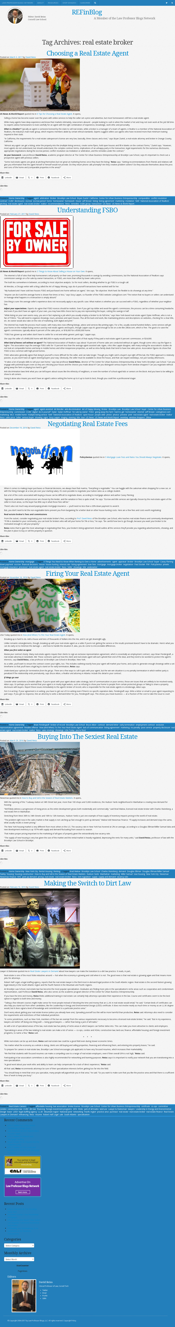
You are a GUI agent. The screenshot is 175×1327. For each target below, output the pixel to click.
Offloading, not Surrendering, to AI (23, 1228)
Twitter (45, 1290)
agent (36, 198)
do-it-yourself (45, 412)
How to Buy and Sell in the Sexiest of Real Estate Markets (47, 798)
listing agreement (106, 201)
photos (116, 414)
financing (41, 1109)
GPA (75, 1109)
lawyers (131, 1109)
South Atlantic (70, 1114)
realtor (44, 203)
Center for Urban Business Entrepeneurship (118, 198)
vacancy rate (122, 876)
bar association (60, 1106)
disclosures (19, 201)
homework (70, 201)
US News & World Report (123, 203)
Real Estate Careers (17, 1106)
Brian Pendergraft (41, 724)
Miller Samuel (127, 874)
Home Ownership (16, 198)
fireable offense (31, 727)
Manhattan (105, 874)
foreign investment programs (59, 1109)
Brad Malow (75, 871)
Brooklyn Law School (66, 198)
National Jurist (66, 1111)
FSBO (91, 412)
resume (38, 1114)
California (94, 198)
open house (88, 414)
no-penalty (135, 727)
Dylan (54, 412)
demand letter (112, 724)
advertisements (104, 561)
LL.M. (40, 1111)
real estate (49, 876)
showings (77, 567)
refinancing (23, 1114)
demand (122, 871)
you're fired (81, 730)
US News (107, 203)
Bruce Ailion (91, 724)
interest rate (65, 564)
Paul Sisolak (139, 564)
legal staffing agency (28, 1111)
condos (3, 1109)
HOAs (80, 1109)
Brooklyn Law (115, 409)
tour (83, 417)
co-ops (154, 1106)
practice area (103, 1111)
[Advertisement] (83, 28)
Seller (18, 417)
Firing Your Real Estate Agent (87, 573)
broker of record (58, 724)
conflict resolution (159, 198)
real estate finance (154, 1111)
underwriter (92, 567)
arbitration (44, 198)
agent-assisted (46, 409)
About (40, 3)
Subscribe (85, 3)
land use (103, 1109)
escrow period (39, 201)
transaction (97, 203)
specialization (84, 1114)
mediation (129, 201)
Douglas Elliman (134, 871)
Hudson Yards (93, 874)
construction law (15, 1109)
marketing (119, 201)
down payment (6, 564)
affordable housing (44, 1106)
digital (35, 412)
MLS (12, 414)
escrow (29, 201)
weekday (124, 417)
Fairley (3, 874)
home (49, 201)
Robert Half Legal (51, 1114)
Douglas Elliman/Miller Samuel (155, 871)
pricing (41, 876)
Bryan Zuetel (82, 198)
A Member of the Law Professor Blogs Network (124, 18)
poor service (146, 727)
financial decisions (30, 564)
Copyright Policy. (69, 1320)
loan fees (92, 564)
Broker (53, 198)
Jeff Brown (87, 201)
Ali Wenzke (59, 409)
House (78, 201)
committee (163, 1106)
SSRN (44, 1298)
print (130, 414)
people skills (100, 414)
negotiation (128, 564)
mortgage (29, 561)
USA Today (70, 730)
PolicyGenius (156, 564)
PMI (148, 564)
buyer (144, 409)
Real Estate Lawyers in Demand (44, 971)
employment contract (145, 724)
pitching (3, 203)
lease (9, 1111)
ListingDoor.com (163, 412)
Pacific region (90, 1111)
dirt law (33, 1109)
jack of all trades (91, 1109)
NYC (19, 876)
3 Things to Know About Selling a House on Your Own (61, 271)
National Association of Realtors (154, 201)
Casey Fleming (166, 561)
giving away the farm (104, 412)
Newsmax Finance (8, 876)
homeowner (58, 201)
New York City (31, 871)
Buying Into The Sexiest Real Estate (87, 736)
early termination (127, 724)
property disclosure (161, 727)
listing (95, 201)
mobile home (21, 414)
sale (61, 1114)
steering (72, 417)
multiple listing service (37, 414)
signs (45, 417)
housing (10, 874)
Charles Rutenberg (109, 871)
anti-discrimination (73, 409)
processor (23, 567)
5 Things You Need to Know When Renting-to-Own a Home (70, 561)
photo (109, 414)
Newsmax (164, 874)
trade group (85, 203)
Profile (44, 1296)
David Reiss (31, 57)
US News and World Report (107, 417)
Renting (56, 871)
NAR (137, 201)
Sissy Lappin (54, 417)
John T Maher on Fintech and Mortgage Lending (20, 1137)
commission (19, 412)
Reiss (67, 203)
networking (78, 1111)
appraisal (122, 561)
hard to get (119, 412)
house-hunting (52, 564)
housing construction (24, 874)
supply (94, 876)
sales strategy (48, 730)
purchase (114, 1111)
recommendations (56, 203)
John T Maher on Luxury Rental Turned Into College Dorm (21, 1126)
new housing (139, 874)
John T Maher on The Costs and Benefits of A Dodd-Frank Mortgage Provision (24, 1150)
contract (3, 201)
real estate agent (15, 203)
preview (123, 414)
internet (140, 412)
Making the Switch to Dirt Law (87, 882)
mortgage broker (114, 564)
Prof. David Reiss (84, 518)
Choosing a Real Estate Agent (87, 53)
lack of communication (93, 727)
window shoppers (137, 417)
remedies (75, 203)
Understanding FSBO (87, 209)
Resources (53, 3)
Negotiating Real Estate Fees (87, 423)
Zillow (148, 417)
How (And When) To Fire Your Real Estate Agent (44, 635)
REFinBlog (87, 11)
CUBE (11, 201)
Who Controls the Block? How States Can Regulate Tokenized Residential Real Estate (24, 1223)
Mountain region (51, 1111)
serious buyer (28, 417)
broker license (74, 1106)
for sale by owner (80, 412)
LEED (15, 1111)
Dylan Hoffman (64, 412)
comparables (144, 198)
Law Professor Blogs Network (17, 3)
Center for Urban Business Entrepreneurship (120, 1106)
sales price (10, 417)
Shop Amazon (69, 3)
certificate (145, 1106)
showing (38, 417)
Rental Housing (45, 871)
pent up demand (29, 876)
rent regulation (84, 876)
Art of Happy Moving (91, 409)
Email (44, 1293)
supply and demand (107, 876)
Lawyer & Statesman (117, 1109)
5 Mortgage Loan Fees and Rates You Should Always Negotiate (133, 457)
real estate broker (32, 203)
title (78, 417)
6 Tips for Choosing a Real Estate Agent (54, 114)
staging (64, 417)
